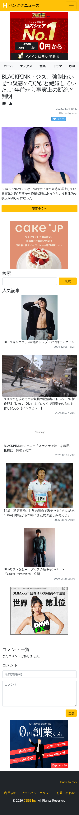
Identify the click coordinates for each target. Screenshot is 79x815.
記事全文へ (39, 208)
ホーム (8, 66)
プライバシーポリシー (36, 793)
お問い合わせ (65, 793)
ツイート (62, 118)
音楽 (43, 66)
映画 (72, 66)
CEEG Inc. (30, 800)
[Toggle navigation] (71, 5)
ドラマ (57, 66)
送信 (71, 713)
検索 (68, 281)
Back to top (68, 782)
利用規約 (10, 793)
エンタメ (26, 66)
